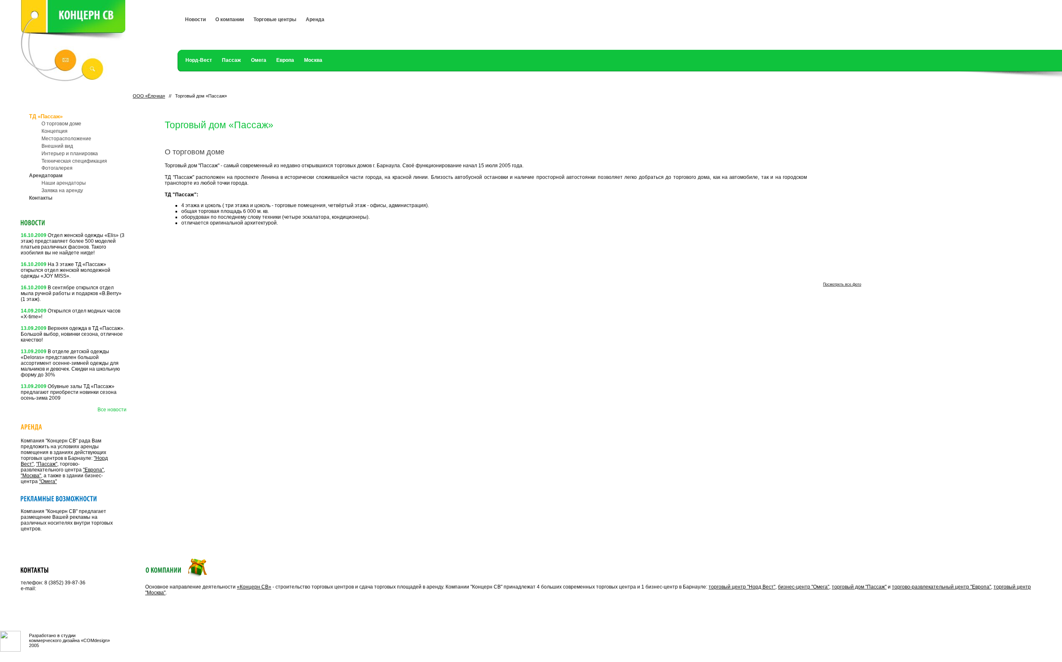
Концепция (54, 131)
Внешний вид (57, 146)
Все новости (112, 410)
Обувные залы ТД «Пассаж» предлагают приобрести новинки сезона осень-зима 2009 (69, 392)
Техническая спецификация (74, 161)
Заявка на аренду (62, 190)
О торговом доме (61, 124)
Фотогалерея (57, 168)
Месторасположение (66, 139)
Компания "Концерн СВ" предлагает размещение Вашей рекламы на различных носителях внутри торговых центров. (67, 520)
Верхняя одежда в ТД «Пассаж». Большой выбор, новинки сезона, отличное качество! (72, 334)
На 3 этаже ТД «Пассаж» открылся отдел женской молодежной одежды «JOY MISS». (65, 270)
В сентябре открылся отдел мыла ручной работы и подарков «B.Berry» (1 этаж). (71, 293)
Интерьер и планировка (69, 153)
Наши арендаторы (63, 183)
